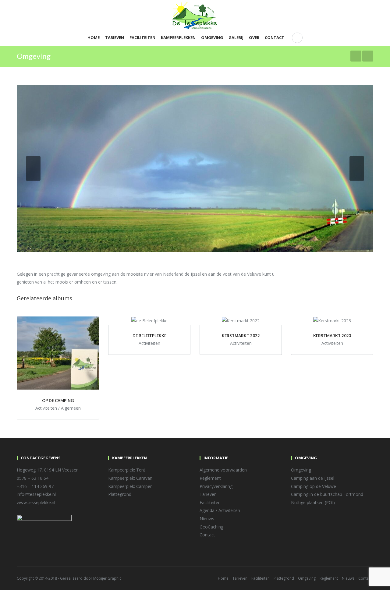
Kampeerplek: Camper (130, 486)
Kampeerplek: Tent (126, 470)
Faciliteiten (142, 37)
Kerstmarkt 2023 (332, 335)
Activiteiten (46, 408)
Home (93, 37)
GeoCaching (211, 527)
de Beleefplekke (149, 335)
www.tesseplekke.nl (36, 502)
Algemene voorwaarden (223, 470)
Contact (274, 37)
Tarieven (114, 37)
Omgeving (212, 37)
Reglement (210, 478)
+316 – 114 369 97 (35, 486)
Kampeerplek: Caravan (130, 478)
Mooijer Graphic (107, 578)
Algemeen (71, 408)
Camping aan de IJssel (312, 478)
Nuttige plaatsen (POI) (313, 502)
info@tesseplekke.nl (36, 494)
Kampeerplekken (178, 37)
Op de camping (58, 400)
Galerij (236, 37)
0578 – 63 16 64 (32, 478)
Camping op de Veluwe (313, 486)
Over (254, 37)
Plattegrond (119, 494)
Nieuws (207, 518)
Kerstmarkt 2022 (241, 335)
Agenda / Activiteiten (220, 510)
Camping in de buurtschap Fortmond (327, 494)
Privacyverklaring (216, 486)
